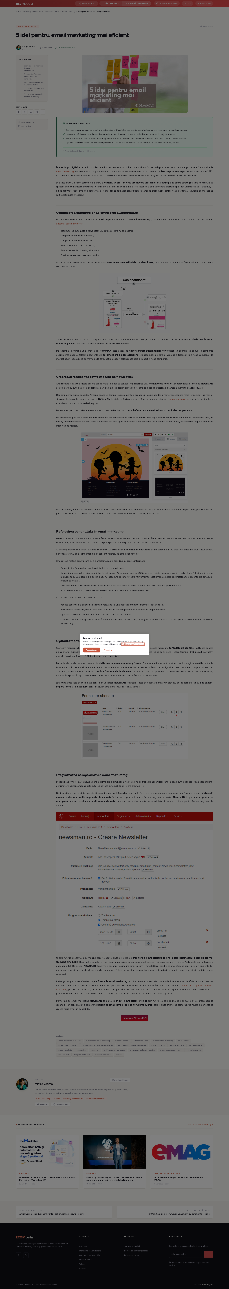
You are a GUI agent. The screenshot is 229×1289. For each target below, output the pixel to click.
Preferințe (108, 650)
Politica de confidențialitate (133, 644)
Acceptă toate (91, 650)
